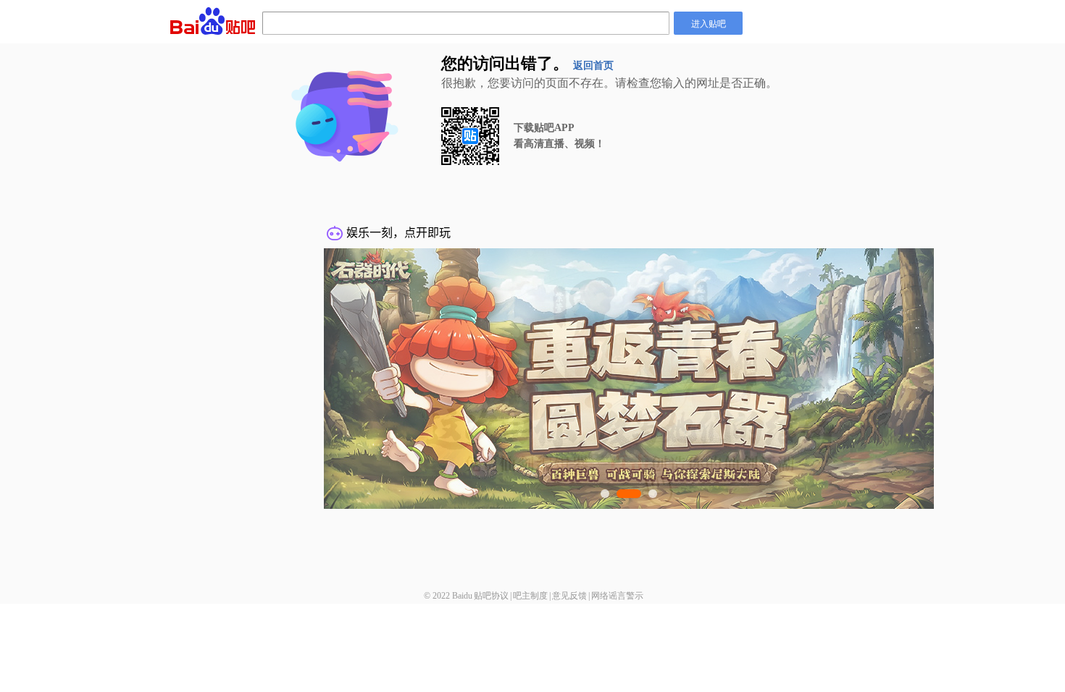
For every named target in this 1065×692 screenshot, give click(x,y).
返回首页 (593, 65)
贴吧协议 (491, 596)
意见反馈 (569, 596)
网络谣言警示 (617, 596)
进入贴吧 (708, 23)
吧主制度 (530, 596)
